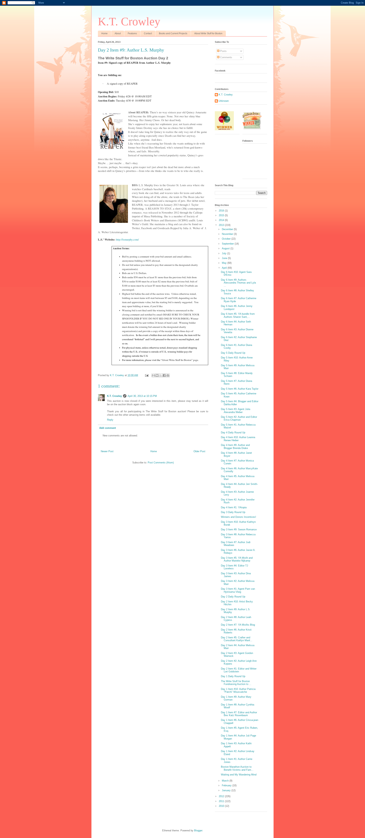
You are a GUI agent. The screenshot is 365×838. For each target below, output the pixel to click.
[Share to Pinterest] (168, 375)
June (225, 258)
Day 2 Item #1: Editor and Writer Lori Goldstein (238, 670)
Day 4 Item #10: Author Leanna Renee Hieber (238, 439)
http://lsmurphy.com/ (127, 239)
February (227, 785)
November (228, 234)
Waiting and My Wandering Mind (238, 774)
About (118, 33)
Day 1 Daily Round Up (233, 676)
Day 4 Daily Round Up (233, 432)
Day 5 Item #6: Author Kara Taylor (239, 388)
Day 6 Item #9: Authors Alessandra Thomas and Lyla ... (238, 282)
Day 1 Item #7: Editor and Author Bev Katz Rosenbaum (239, 714)
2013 (222, 225)
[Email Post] (146, 375)
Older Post (199, 451)
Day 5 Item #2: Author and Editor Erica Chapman (239, 418)
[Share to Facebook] (164, 375)
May (224, 262)
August (226, 248)
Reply (110, 419)
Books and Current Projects (173, 33)
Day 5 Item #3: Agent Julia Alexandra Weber (235, 411)
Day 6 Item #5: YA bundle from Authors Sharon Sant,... (238, 315)
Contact (148, 33)
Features (132, 33)
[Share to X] (161, 375)
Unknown (224, 100)
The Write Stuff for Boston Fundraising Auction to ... (236, 683)
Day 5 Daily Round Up (233, 352)
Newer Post (107, 451)
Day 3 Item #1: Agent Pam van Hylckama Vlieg (238, 590)
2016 (222, 210)
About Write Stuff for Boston (208, 33)
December (228, 229)
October (226, 238)
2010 (222, 806)
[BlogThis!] (157, 375)
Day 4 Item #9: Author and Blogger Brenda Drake (235, 447)
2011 (222, 801)
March (225, 780)
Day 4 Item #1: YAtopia (234, 507)
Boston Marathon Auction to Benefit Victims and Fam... (237, 768)
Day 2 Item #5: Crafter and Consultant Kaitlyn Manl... (236, 639)
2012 (222, 796)
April (225, 267)
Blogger (198, 830)
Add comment (107, 428)
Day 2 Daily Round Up (233, 596)
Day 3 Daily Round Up (233, 512)
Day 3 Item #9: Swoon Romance (239, 529)
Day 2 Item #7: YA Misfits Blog (238, 624)
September (228, 243)
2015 (222, 215)
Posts (223, 51)
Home (104, 33)
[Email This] (153, 375)
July (224, 253)
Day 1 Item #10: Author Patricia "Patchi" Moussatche (238, 690)
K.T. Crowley (129, 21)
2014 (222, 220)
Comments (225, 57)
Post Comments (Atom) (161, 462)
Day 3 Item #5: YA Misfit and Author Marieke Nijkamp (237, 559)
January (226, 790)
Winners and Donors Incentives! (238, 517)
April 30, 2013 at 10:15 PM (142, 396)
